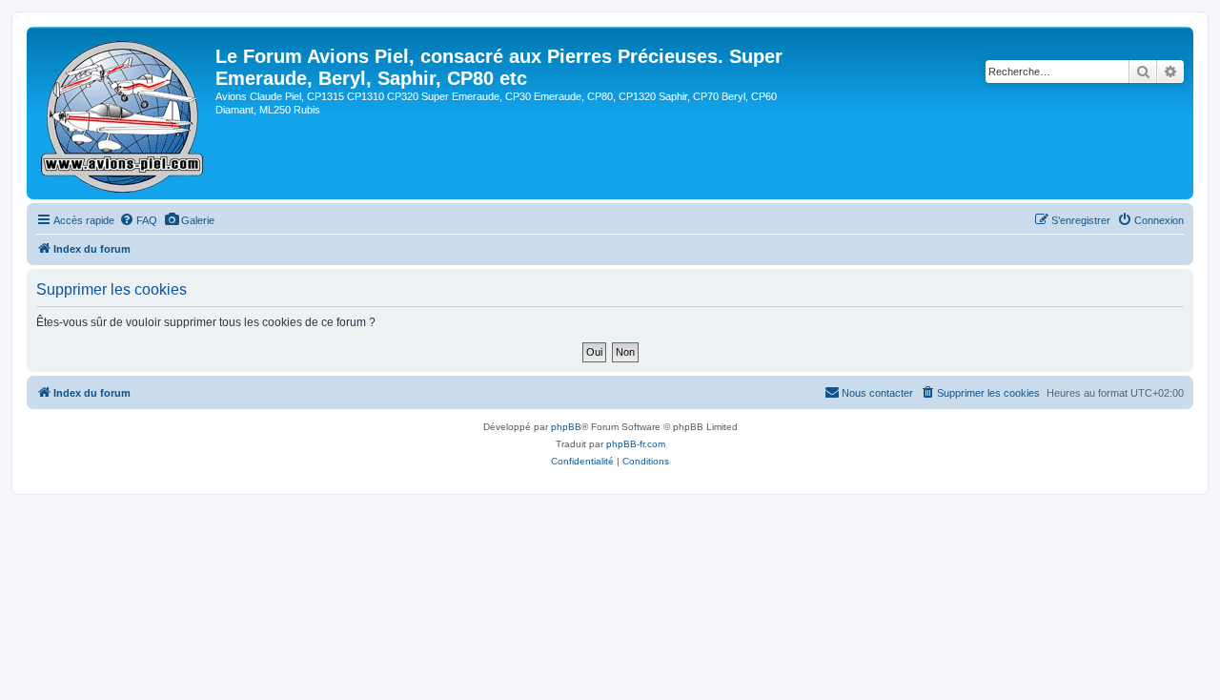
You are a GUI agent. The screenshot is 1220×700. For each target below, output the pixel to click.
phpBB (566, 427)
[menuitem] (138, 220)
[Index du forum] (123, 113)
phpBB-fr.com (635, 444)
